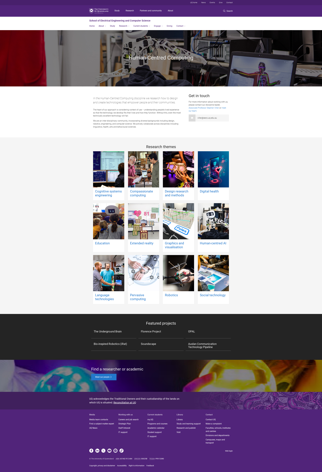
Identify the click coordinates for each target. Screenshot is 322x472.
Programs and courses (157, 424)
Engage (157, 26)
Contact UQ (211, 419)
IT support (122, 432)
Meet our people (102, 377)
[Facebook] (91, 451)
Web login (229, 451)
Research (130, 10)
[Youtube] (109, 451)
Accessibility (122, 466)
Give (220, 3)
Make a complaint (214, 424)
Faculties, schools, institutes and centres (218, 429)
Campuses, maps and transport (215, 441)
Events (212, 3)
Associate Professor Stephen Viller (204, 108)
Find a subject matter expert (101, 424)
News (203, 3)
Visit (178, 432)
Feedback (150, 466)
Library (180, 419)
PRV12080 (159, 459)
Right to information (136, 466)
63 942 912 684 (126, 459)
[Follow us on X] (103, 451)
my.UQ (150, 419)
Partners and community (151, 10)
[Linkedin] (97, 451)
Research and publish (186, 428)
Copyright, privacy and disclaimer (102, 466)
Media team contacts (98, 419)
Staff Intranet (124, 428)
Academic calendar (155, 428)
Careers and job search (128, 419)
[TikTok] (121, 451)
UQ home (193, 3)
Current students (140, 26)
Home (92, 26)
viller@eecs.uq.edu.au (207, 118)
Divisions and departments (217, 435)
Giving (169, 26)
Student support (154, 432)
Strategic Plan (124, 424)
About (170, 10)
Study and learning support (189, 424)
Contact (229, 3)
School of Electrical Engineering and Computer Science (119, 20)
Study (117, 10)
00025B (144, 459)
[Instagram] (115, 451)
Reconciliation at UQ (124, 402)
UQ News (93, 428)
